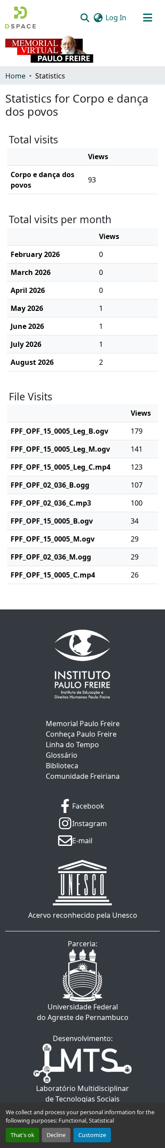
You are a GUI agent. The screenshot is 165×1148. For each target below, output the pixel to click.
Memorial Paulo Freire (83, 723)
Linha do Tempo (72, 744)
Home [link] (15, 76)
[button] (20, 18)
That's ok (22, 1135)
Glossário (61, 755)
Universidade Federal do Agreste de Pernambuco (82, 1012)
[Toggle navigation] (147, 17)
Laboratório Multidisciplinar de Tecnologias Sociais (82, 1094)
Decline (56, 1135)
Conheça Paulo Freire (81, 734)
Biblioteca (62, 765)
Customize (92, 1135)
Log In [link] (116, 17)
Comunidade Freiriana (83, 776)
